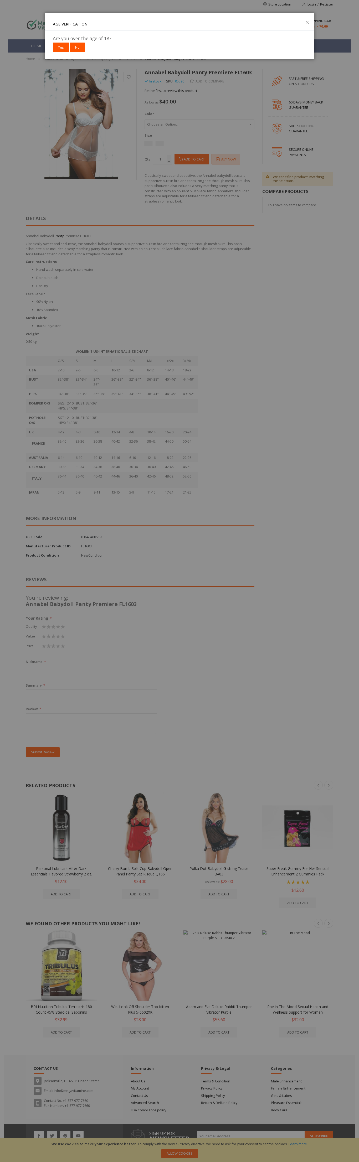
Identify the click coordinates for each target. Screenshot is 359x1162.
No (77, 47)
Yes (61, 47)
